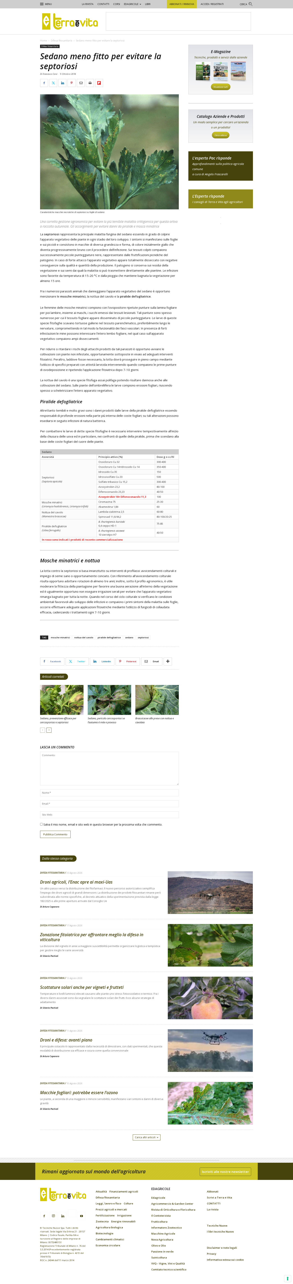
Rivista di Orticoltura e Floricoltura (173, 1209)
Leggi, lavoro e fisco (108, 1203)
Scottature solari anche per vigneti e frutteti (82, 987)
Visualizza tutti (220, 86)
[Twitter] (72, 1213)
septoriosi (143, 637)
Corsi (116, 4)
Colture (128, 1203)
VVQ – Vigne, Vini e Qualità (168, 1263)
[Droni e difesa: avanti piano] (210, 1060)
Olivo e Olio (158, 1245)
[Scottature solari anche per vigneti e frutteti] (210, 1008)
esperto (220, 198)
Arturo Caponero (51, 906)
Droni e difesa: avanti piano (66, 1040)
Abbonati (212, 1191)
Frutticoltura (159, 1221)
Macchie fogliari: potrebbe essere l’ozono (79, 1092)
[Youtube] (82, 1216)
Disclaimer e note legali (222, 1248)
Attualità (101, 1191)
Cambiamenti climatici (110, 1239)
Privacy (211, 1253)
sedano (129, 637)
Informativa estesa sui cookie (225, 1259)
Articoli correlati (53, 676)
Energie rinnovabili (123, 1221)
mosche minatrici (60, 637)
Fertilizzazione (105, 1215)
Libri (147, 4)
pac (220, 166)
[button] (246, 5)
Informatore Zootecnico (166, 1227)
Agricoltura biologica (109, 1227)
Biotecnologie (104, 1233)
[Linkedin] (63, 1216)
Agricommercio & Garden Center (172, 1203)
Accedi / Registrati (212, 4)
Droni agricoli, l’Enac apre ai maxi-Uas (76, 882)
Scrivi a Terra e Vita (219, 1197)
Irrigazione (124, 1215)
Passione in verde (162, 1251)
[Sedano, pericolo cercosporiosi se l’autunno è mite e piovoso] (109, 700)
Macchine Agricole (163, 1233)
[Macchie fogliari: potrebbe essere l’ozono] (210, 1113)
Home (43, 40)
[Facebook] (44, 1216)
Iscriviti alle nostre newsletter (225, 1172)
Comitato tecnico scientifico (168, 1269)
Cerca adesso (220, 135)
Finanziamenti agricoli (123, 1191)
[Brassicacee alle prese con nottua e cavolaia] (157, 700)
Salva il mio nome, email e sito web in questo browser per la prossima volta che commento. (102, 824)
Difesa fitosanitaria (61, 40)
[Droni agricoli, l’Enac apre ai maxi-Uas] (210, 902)
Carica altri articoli (145, 1137)
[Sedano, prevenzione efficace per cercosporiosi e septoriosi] (62, 700)
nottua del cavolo (83, 637)
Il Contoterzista (161, 1215)
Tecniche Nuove (217, 1225)
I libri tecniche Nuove (220, 1231)
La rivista (87, 4)
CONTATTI (103, 4)
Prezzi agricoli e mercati (111, 1209)
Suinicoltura (159, 1257)
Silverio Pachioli (50, 955)
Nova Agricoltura (162, 1239)
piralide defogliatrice (109, 637)
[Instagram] (53, 1216)
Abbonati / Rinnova (181, 4)
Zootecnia (102, 1221)
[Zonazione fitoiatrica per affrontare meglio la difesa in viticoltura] (210, 955)
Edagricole (131, 4)
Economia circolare (108, 1245)
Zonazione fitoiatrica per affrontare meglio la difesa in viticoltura (91, 937)
